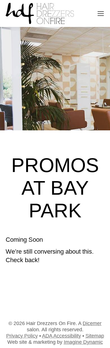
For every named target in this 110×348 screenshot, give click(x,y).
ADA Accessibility (61, 336)
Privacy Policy (22, 336)
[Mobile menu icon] (100, 13)
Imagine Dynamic (83, 342)
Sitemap (94, 336)
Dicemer (92, 323)
